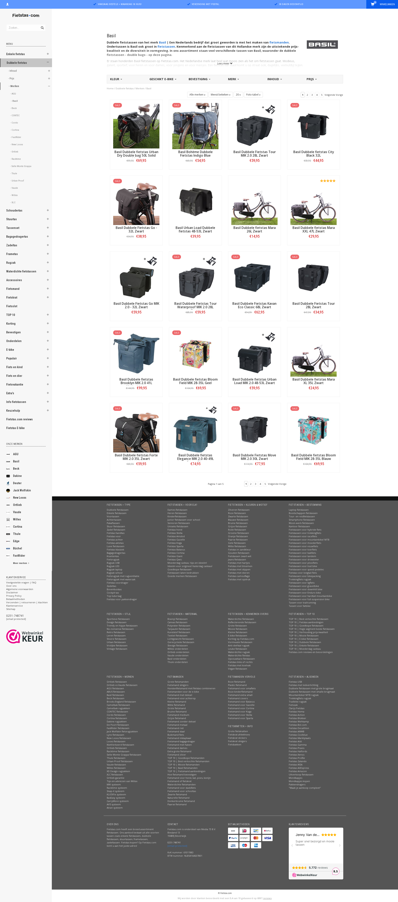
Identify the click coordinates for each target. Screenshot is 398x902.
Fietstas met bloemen (240, 566)
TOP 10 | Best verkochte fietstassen (308, 618)
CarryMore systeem (118, 801)
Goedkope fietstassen (179, 569)
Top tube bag (114, 595)
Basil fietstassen (115, 694)
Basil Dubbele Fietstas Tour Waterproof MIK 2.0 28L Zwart (195, 307)
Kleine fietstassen (237, 632)
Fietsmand (12, 288)
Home (110, 88)
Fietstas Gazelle (176, 539)
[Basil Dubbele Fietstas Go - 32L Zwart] (136, 201)
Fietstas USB (295, 681)
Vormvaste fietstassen (240, 642)
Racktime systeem (117, 787)
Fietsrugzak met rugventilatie (123, 576)
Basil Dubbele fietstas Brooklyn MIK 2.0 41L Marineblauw (136, 383)
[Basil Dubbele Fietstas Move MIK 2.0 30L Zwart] (254, 429)
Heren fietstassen (177, 513)
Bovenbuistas (114, 589)
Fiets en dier (14, 375)
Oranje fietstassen (238, 536)
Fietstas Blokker (297, 718)
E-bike (10, 349)
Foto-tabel (252, 94)
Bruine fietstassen (238, 523)
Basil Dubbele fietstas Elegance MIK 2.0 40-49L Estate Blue (195, 458)
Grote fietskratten (238, 731)
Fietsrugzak (113, 559)
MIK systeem (114, 784)
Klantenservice (14, 605)
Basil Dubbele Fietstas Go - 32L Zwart (136, 229)
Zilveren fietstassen (239, 509)
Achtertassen (114, 519)
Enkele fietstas (15, 54)
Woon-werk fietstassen (301, 523)
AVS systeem (114, 804)
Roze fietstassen (237, 513)
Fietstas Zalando (298, 761)
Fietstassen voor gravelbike (304, 586)
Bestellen (136, 169)
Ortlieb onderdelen (178, 652)
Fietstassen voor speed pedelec (306, 569)
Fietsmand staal (176, 731)
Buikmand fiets (175, 734)
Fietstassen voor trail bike (303, 566)
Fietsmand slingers (177, 685)
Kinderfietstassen (177, 516)
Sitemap (10, 609)
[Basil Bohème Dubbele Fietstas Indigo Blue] (195, 126)
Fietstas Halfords (298, 751)
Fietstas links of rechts (240, 662)
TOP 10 (10, 315)
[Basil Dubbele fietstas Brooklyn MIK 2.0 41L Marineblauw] (136, 353)
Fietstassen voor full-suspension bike (309, 599)
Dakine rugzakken (117, 721)
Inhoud (273, 79)
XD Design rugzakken (118, 771)
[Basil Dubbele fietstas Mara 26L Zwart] (254, 201)
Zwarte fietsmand (177, 794)
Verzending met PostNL (205, 4)
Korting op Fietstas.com (241, 638)
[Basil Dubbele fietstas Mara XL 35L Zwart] (313, 353)
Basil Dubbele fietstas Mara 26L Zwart (254, 229)
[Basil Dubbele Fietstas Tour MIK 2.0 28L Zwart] (254, 126)
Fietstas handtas (115, 532)
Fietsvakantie (14, 384)
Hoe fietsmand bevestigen (182, 774)
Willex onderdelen (177, 648)
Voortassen (113, 516)
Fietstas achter (115, 539)
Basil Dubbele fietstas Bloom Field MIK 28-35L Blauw (313, 457)
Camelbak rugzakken (118, 708)
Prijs (311, 79)
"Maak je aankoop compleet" (305, 787)
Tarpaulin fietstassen (178, 628)
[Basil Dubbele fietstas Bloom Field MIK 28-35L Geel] (195, 353)
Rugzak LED (113, 566)
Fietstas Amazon (298, 771)
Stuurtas (11, 219)
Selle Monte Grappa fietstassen (124, 754)
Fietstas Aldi (295, 741)
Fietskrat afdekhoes (239, 734)
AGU (15, 454)
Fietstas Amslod (176, 536)
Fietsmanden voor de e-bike (183, 691)
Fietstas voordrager (117, 582)
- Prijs (11, 78)
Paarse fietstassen (238, 539)
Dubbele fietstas (17, 62)
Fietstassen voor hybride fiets (305, 529)
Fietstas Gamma (298, 744)
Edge (16, 541)
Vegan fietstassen (237, 668)
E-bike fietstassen (237, 635)
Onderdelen (14, 341)
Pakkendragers (297, 784)
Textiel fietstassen (177, 635)
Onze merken (14, 444)
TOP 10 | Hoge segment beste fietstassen (312, 628)
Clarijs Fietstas (296, 708)
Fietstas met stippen (239, 569)
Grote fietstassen (237, 625)
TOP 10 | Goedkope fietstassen (306, 625)
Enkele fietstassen (116, 513)
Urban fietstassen (116, 642)
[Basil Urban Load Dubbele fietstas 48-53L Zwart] (195, 201)
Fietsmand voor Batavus (241, 701)
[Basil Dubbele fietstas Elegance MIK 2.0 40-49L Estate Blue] (195, 429)
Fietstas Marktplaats (300, 738)
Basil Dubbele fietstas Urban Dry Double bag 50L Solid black (136, 155)
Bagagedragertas (17, 236)
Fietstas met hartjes (239, 562)
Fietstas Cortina (175, 552)
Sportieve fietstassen (118, 618)
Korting (11, 323)
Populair (11, 358)
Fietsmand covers (238, 698)
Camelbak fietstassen (118, 704)
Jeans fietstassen (237, 559)
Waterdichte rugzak (239, 652)
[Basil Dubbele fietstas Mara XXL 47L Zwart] (313, 201)
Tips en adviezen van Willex (122, 781)
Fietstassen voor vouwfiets (303, 546)
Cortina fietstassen (117, 718)
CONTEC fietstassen (117, 711)
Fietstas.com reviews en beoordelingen (311, 652)
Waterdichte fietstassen (21, 271)
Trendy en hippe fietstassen (122, 625)
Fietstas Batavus (176, 549)
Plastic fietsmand (237, 685)
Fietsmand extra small (240, 694)
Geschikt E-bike (161, 79)
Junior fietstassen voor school (183, 519)
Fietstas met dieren (239, 572)
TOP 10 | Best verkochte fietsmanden (188, 761)
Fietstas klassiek (115, 549)
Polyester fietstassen (178, 625)
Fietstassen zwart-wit (239, 556)
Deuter (17, 483)
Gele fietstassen (237, 542)
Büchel (17, 548)
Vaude (17, 512)
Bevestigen (13, 332)
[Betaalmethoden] (233, 831)
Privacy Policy (14, 595)
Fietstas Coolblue (298, 734)
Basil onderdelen (176, 658)
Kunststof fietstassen (178, 632)
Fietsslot (11, 306)
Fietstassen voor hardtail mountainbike (310, 595)
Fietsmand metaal (177, 724)
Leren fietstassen (116, 635)
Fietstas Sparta (175, 546)
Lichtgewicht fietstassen (180, 638)
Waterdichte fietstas (239, 655)
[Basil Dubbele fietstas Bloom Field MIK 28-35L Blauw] (313, 429)
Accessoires (14, 280)
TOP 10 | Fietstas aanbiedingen (306, 622)
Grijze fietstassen (237, 526)
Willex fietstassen (116, 767)
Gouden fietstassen (238, 552)
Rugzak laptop (114, 569)
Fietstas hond (174, 529)
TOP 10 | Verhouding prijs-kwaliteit (308, 632)
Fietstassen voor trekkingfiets (305, 532)
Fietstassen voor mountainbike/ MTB (309, 539)
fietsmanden (279, 42)
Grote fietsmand (176, 708)
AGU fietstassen (115, 688)
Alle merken (196, 94)
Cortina (17, 526)
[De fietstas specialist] (25, 15)
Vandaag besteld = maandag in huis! (120, 4)
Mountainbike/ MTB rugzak (304, 694)
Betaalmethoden (15, 599)
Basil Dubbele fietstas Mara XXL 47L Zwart (313, 229)
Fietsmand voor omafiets (242, 688)
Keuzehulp (13, 410)
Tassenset (12, 228)
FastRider (19, 555)
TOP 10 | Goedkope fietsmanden (185, 757)
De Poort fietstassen (118, 724)
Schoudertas (14, 210)
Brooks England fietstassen (121, 701)
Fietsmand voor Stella (240, 714)
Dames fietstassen (177, 509)
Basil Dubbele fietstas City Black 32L (313, 154)
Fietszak (293, 704)
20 (237, 94)
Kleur (115, 79)
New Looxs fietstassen (119, 738)
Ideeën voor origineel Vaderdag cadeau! (189, 566)
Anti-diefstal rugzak (238, 645)
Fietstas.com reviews (19, 419)
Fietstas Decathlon (299, 728)
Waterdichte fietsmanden (181, 784)
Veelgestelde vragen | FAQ (21, 582)
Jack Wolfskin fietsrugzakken (122, 731)
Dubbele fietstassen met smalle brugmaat (312, 691)
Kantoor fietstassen (299, 526)
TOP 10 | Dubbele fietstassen (305, 642)
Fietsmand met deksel (179, 694)
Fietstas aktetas (115, 542)
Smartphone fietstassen (302, 519)
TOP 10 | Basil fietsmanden (182, 767)
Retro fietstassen (116, 632)
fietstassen (166, 46)
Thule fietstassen (116, 757)
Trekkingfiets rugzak (300, 579)
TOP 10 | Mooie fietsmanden (183, 764)
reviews (267, 898)
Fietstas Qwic (174, 559)
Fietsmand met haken (179, 744)
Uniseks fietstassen (177, 526)
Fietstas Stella (174, 532)
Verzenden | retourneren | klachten (27, 602)
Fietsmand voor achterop (181, 698)
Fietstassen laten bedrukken (183, 572)
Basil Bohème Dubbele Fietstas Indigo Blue (195, 154)
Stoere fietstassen (116, 638)
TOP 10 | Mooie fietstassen (304, 635)
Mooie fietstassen (237, 628)
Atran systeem (115, 807)
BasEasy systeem (116, 797)
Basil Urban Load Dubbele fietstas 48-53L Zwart (195, 229)
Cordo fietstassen (116, 714)
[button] (48, 54)
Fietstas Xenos (296, 754)
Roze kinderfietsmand (240, 691)
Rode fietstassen (237, 529)
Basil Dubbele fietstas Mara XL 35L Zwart (313, 381)
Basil (16, 461)
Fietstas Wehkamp (299, 721)
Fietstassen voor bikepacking (305, 576)
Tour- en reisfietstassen (302, 516)
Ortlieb (17, 505)
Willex (17, 519)
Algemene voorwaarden (19, 589)
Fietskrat (11, 297)
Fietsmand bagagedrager (181, 741)
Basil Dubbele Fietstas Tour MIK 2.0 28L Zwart (254, 154)
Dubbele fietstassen (118, 509)
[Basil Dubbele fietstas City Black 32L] (313, 126)
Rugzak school (115, 572)
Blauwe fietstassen (238, 519)
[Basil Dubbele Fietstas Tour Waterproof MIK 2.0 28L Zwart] (195, 277)
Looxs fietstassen (116, 741)
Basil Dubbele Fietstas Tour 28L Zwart (313, 305)
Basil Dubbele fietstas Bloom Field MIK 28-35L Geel (195, 381)
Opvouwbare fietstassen (241, 658)
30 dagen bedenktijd (291, 4)
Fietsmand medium (178, 714)
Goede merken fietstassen (182, 576)
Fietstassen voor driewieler (304, 559)
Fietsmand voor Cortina (241, 708)
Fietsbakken (234, 744)
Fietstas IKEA (295, 764)
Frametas (12, 254)
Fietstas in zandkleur (239, 549)
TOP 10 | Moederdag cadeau (305, 648)
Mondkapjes (295, 777)
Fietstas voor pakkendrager (122, 599)
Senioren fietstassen (178, 523)
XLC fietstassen (115, 774)
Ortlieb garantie (115, 777)
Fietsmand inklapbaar (179, 738)
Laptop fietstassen (299, 509)
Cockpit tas (113, 592)
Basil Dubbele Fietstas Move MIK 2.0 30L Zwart (254, 457)
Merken (140, 88)
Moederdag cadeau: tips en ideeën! (187, 562)
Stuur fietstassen (116, 526)
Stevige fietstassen (177, 645)
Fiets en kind (14, 367)
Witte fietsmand (176, 704)
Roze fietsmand (236, 681)
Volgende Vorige (334, 94)
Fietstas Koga (174, 542)
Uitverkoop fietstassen (301, 774)
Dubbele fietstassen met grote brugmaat (311, 688)
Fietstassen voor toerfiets (303, 549)
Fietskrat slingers (237, 741)
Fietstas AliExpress (299, 767)
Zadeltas (11, 245)
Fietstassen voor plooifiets (303, 562)
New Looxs (19, 497)
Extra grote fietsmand (179, 751)
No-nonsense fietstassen (120, 628)
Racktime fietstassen (118, 751)
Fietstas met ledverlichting (303, 685)
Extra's (10, 393)
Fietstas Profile (297, 757)
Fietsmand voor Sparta (240, 718)
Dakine (17, 476)
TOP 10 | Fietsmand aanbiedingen (186, 771)
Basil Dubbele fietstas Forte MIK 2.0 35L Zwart (136, 457)
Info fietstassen (16, 402)
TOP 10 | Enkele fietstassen (304, 645)
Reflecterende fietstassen (242, 622)
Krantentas (113, 556)
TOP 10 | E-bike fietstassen (303, 638)
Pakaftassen (113, 523)
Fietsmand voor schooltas (181, 791)
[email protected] (16, 618)
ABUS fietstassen (116, 691)
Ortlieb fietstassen (117, 681)
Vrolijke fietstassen (117, 645)
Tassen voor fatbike (300, 605)
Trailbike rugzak (298, 701)
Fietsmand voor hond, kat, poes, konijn (189, 777)
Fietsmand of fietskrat (179, 781)
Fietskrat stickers (237, 737)
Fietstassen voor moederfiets (305, 542)
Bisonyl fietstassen (177, 618)
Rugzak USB (113, 562)
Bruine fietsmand (177, 711)
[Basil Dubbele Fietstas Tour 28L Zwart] (313, 277)
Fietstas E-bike (15, 428)
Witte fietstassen (237, 546)
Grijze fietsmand (176, 718)
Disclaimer (12, 592)
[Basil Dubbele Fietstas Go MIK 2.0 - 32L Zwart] (136, 277)
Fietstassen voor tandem (302, 556)
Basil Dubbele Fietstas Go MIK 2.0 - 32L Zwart (136, 305)
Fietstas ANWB (296, 731)
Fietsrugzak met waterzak (121, 579)
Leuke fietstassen (237, 648)
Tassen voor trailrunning (302, 602)
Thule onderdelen (177, 662)
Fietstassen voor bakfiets (302, 552)
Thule (17, 534)
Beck (16, 468)
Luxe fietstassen (115, 546)
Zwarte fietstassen (238, 516)
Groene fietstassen (238, 532)
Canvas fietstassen (177, 622)
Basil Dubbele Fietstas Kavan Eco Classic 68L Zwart (254, 305)
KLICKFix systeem (116, 794)
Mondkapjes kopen (299, 781)
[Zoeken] (42, 25)
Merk (232, 79)
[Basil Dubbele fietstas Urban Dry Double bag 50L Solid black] (136, 126)
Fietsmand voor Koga (239, 711)
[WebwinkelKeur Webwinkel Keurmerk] (32, 636)
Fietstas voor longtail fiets (303, 572)
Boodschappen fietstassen (303, 513)
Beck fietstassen (115, 698)
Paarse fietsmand (177, 804)
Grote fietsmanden (178, 681)
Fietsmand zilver (176, 754)
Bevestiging (198, 79)
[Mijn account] (7, 3)
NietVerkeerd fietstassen (120, 744)
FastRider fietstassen (118, 728)
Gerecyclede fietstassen (180, 642)
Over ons (11, 585)
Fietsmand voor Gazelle (241, 704)
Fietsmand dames (177, 748)
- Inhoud (12, 70)
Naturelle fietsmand (178, 797)
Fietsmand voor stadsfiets (181, 787)
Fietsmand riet (175, 728)
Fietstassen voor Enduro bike (305, 592)
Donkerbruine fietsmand (181, 801)
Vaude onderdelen (177, 655)
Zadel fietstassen (116, 529)
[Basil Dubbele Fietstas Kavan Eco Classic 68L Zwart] (254, 277)
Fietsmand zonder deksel (181, 721)
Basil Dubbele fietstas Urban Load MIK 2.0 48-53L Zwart (255, 381)
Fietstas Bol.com (298, 724)
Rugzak (11, 262)
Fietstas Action (297, 714)
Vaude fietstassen (116, 764)
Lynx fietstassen (115, 734)
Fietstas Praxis (296, 748)
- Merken (14, 86)
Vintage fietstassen (117, 648)
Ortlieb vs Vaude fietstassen (122, 685)
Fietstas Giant (174, 556)
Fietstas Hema (296, 711)
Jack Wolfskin (22, 490)
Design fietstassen (116, 622)
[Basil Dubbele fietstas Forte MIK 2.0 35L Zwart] (136, 429)
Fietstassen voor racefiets (303, 536)
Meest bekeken (220, 94)
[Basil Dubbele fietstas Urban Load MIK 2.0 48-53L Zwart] (254, 353)
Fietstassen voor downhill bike (305, 589)
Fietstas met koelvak (239, 665)
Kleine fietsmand (176, 701)
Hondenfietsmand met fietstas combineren (191, 688)
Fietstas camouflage (239, 576)
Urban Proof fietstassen (120, 761)
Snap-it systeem (115, 791)
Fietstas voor (114, 536)
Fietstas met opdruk (239, 579)
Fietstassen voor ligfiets (301, 582)
